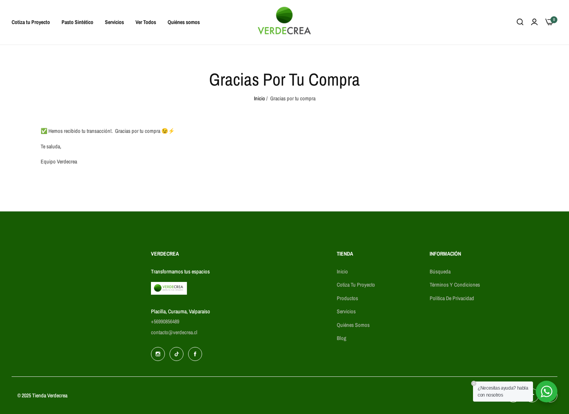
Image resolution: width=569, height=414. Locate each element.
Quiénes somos (353, 324)
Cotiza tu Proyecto (356, 284)
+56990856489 (165, 321)
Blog (341, 338)
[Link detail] (158, 354)
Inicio (259, 98)
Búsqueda (440, 271)
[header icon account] (534, 22)
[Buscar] (520, 22)
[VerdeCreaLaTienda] (284, 22)
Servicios (346, 311)
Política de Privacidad (452, 298)
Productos (347, 298)
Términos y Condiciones (455, 284)
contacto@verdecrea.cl (174, 332)
